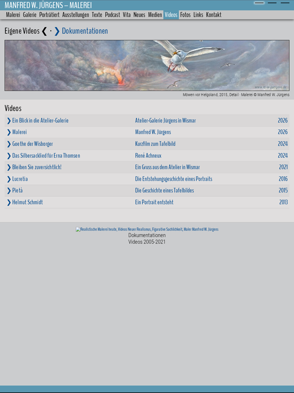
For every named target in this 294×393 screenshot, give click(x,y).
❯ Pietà (14, 190)
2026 (283, 120)
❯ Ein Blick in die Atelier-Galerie (37, 120)
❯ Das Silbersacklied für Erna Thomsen (43, 155)
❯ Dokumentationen (80, 31)
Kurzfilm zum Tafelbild (155, 144)
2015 (283, 190)
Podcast (112, 14)
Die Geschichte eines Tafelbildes (164, 190)
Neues (139, 14)
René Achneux (148, 155)
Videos (171, 14)
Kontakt (213, 14)
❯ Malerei (16, 132)
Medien (155, 14)
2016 (283, 179)
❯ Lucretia (17, 179)
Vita (127, 14)
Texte (97, 14)
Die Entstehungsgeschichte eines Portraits (173, 179)
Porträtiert (49, 14)
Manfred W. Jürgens (153, 132)
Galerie (29, 14)
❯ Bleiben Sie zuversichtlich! (33, 167)
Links (198, 14)
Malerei (13, 14)
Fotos (185, 14)
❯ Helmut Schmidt (24, 202)
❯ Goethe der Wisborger (29, 144)
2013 (283, 202)
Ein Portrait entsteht (154, 202)
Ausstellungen (75, 14)
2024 (283, 144)
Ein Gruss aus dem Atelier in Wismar (167, 167)
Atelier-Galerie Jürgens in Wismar (165, 120)
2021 (283, 167)
